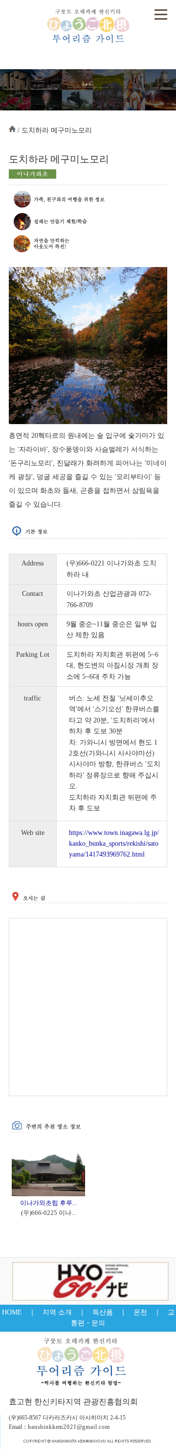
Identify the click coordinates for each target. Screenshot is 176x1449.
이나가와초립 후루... (48, 1203)
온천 (140, 1312)
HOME (12, 1312)
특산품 (102, 1312)
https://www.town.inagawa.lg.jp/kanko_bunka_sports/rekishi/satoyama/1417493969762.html (114, 844)
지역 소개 (57, 1312)
